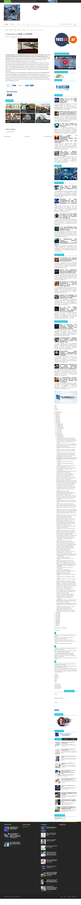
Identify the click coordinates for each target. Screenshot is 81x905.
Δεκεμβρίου (59, 423)
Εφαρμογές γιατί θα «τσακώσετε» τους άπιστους (65, 518)
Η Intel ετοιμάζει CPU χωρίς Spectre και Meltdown (65, 449)
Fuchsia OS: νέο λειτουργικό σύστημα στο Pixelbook (66, 495)
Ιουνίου (58, 431)
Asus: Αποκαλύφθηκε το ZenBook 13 (63, 557)
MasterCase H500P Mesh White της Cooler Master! (65, 500)
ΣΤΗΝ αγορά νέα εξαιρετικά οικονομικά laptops (65, 474)
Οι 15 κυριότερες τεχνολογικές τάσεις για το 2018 (65, 611)
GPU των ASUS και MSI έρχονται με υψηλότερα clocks (51, 834)
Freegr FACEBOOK (58, 686)
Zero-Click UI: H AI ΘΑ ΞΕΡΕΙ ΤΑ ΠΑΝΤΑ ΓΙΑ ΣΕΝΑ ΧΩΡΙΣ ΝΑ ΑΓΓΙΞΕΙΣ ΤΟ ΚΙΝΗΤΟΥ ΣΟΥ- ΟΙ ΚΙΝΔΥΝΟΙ (68, 215)
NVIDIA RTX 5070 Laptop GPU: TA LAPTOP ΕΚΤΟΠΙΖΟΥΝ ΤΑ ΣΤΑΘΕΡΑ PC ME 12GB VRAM (68, 113)
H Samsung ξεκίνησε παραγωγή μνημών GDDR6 (65, 522)
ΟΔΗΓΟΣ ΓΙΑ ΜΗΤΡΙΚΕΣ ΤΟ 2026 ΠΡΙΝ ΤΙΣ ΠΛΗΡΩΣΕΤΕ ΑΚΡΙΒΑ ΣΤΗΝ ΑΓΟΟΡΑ (68, 296)
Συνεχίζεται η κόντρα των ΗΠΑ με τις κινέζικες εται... (66, 551)
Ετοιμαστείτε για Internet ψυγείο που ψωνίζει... (51, 840)
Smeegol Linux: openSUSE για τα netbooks (51, 846)
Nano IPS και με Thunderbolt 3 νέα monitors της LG (65, 525)
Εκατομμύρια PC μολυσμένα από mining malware (65, 438)
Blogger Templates (7, 896)
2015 (57, 614)
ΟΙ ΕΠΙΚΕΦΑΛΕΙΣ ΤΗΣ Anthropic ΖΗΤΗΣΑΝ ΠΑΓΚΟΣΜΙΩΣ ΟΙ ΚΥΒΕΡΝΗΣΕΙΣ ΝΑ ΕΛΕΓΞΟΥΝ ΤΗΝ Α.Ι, (65, 241)
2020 (57, 420)
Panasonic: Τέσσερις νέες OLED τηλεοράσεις (64, 594)
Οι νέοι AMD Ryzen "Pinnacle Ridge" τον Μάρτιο (65, 606)
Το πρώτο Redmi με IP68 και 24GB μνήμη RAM (63, 643)
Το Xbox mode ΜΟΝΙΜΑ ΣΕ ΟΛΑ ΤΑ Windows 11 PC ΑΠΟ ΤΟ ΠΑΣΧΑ (68, 125)
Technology (56, 676)
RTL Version (56, 409)
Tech (32, 24)
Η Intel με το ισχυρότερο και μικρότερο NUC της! (65, 545)
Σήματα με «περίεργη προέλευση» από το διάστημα (65, 582)
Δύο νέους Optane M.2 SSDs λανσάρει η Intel (64, 536)
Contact (55, 408)
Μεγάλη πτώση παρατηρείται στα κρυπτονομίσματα (65, 530)
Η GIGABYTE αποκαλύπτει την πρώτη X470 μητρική (66, 585)
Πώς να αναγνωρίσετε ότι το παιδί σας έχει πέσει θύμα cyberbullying (52, 860)
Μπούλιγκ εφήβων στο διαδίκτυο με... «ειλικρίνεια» (65, 610)
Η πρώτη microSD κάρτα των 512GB (63, 466)
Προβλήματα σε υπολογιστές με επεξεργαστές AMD (65, 583)
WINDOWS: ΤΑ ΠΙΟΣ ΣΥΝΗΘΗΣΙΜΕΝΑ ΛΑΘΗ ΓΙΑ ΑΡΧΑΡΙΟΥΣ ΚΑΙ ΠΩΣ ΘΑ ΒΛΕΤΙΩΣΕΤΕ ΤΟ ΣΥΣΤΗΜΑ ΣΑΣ (65, 202)
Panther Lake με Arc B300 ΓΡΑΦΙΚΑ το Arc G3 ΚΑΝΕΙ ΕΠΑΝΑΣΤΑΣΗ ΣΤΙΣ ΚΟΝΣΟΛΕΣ (68, 100)
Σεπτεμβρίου (59, 427)
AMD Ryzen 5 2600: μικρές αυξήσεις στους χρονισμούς (66, 515)
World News (56, 675)
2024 (57, 415)
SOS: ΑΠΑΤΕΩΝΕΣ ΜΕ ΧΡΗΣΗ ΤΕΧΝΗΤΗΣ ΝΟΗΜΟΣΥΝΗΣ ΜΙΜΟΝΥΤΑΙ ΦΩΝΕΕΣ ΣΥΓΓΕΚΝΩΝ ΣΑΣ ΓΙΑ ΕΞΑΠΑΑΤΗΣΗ (15, 835)
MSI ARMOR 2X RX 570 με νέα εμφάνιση (64, 456)
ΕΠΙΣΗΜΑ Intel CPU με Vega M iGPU (63, 573)
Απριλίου (58, 433)
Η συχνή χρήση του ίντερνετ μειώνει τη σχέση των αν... (66, 486)
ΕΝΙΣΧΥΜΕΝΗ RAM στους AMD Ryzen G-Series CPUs (66, 481)
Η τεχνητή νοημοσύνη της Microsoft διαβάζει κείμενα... (66, 452)
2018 (57, 422)
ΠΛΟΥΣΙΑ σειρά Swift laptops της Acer (63, 607)
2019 (57, 421)
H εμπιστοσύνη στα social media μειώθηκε (64, 473)
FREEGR (18, 24)
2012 (57, 618)
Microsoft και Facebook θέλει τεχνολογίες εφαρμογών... (66, 509)
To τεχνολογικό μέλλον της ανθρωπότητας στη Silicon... (66, 440)
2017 (57, 612)
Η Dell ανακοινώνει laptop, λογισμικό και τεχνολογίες (66, 584)
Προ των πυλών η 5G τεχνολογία (62, 602)
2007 (57, 624)
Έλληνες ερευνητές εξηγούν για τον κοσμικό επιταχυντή (66, 553)
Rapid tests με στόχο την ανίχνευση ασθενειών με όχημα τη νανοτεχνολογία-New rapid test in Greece (51, 854)
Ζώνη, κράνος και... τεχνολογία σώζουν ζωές (64, 588)
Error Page (74, 896)
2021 (57, 419)
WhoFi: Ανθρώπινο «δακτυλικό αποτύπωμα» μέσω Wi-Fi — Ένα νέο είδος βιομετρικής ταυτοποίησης (65, 651)
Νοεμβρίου (59, 425)
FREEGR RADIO (12, 24)
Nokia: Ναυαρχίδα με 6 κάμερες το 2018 (63, 494)
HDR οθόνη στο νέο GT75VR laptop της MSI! (64, 546)
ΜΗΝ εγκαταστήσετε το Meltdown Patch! (63, 475)
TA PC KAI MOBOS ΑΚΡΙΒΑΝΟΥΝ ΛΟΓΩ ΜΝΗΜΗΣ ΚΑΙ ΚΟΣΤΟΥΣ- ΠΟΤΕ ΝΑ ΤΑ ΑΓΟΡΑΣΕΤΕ (68, 309)
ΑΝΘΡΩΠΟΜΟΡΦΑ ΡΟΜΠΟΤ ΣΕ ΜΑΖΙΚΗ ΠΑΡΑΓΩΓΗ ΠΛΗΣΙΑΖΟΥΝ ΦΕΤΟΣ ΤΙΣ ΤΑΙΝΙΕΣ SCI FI (68, 340)
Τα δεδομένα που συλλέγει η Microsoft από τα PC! (65, 455)
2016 (57, 613)
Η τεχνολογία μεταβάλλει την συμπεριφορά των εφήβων (66, 510)
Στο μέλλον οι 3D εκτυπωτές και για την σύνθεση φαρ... (66, 443)
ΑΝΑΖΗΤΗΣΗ (38, 24)
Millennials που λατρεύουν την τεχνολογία (64, 540)
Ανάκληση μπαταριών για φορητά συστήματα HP (51, 828)
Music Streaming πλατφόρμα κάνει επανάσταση (65, 454)
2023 (57, 416)
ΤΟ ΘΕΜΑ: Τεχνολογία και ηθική (62, 592)
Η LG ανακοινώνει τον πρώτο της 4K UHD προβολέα (66, 590)
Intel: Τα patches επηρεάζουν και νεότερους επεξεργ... (66, 504)
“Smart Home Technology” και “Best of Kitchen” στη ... (66, 537)
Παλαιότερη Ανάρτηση (48, 136)
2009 (57, 622)
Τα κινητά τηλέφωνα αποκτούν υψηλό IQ (64, 552)
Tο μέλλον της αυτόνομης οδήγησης (63, 569)
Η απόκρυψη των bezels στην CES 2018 (63, 517)
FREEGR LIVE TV (57, 684)
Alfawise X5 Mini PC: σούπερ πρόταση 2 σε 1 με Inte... (66, 506)
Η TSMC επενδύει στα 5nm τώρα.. (62, 446)
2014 (57, 616)
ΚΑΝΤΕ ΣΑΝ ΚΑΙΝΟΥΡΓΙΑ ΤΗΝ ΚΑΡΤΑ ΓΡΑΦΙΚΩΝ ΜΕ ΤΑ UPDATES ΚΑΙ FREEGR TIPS (68, 271)
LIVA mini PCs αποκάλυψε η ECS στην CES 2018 (65, 487)
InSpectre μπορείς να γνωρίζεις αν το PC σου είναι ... (66, 519)
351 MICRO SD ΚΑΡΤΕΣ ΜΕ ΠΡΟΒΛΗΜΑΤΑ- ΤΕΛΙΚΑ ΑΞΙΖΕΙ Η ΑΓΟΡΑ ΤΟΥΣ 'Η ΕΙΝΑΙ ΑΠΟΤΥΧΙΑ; (68, 284)
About (55, 407)
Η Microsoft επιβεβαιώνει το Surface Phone (64, 596)
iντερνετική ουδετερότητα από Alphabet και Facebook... (66, 603)
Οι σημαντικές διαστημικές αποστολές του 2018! (65, 561)
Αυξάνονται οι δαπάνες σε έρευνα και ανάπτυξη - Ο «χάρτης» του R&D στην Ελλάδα (64, 638)
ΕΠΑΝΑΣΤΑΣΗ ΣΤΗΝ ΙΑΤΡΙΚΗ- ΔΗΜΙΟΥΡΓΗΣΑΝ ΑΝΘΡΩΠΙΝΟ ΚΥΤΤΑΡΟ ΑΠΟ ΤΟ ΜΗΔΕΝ (68, 353)
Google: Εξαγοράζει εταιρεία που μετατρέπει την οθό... (66, 564)
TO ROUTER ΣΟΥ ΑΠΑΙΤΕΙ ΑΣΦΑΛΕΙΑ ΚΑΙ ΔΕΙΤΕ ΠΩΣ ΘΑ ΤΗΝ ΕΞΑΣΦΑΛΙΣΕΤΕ (68, 259)
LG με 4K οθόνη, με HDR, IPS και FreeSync (64, 485)
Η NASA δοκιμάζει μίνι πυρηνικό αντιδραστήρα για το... (66, 532)
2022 (57, 418)
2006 (57, 625)
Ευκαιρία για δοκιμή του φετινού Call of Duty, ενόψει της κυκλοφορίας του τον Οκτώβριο (64, 664)
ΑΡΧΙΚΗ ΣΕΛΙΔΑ (57, 688)
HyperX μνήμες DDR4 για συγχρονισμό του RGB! (65, 580)
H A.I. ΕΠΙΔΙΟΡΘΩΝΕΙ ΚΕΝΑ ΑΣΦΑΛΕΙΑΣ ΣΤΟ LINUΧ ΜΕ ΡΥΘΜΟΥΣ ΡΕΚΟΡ (68, 228)
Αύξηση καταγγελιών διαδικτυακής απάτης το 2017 (65, 493)
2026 (57, 413)
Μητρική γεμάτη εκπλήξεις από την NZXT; (64, 516)
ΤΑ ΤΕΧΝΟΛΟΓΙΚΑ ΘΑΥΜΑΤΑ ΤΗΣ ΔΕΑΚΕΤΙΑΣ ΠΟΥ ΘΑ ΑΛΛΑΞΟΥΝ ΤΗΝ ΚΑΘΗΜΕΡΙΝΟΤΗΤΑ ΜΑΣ (51, 888)
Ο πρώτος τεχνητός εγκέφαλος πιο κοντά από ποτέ (65, 477)
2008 (57, 623)
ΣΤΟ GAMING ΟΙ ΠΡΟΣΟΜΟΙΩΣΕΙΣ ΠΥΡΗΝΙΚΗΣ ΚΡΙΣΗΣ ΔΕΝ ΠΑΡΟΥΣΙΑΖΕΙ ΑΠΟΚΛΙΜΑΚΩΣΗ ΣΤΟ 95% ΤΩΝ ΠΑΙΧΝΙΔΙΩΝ (65, 139)
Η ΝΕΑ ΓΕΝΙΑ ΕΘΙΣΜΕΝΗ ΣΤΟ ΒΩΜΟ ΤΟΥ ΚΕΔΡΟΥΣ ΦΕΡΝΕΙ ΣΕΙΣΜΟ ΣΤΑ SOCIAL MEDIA (24, 1)
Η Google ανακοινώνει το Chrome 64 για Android (65, 484)
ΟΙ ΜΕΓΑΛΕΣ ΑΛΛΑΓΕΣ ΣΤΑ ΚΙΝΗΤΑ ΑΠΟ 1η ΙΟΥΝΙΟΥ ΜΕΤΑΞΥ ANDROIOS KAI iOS (52, 881)
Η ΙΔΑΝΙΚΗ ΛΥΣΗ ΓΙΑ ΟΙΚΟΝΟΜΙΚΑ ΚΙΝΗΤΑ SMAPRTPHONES (14, 828)
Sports (55, 679)
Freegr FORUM (57, 685)
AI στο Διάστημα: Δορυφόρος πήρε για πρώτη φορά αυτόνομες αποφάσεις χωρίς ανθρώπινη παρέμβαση (64, 654)
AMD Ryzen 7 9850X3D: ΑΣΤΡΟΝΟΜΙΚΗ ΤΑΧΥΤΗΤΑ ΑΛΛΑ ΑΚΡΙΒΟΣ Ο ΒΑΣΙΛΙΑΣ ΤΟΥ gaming (68, 153)
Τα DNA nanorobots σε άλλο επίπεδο (63, 472)
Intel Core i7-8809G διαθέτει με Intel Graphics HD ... (65, 591)
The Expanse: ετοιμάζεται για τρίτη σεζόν (51, 867)
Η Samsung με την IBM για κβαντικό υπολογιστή (65, 595)
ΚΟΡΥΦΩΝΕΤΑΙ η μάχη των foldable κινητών (64, 492)
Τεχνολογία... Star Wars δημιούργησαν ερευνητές (65, 478)
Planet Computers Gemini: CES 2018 (63, 549)
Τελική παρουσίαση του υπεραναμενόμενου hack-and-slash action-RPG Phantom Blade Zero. (65, 667)
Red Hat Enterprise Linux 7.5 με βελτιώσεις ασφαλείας (66, 445)
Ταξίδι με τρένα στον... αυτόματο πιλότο (63, 479)
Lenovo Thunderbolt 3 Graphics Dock (63, 550)
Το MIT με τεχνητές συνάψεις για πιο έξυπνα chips (65, 465)
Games (28, 24)
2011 (57, 619)
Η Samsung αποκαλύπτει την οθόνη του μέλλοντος (65, 542)
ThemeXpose (17, 896)
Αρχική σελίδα (27, 136)
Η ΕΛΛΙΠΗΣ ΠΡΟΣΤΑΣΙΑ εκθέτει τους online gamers (66, 523)
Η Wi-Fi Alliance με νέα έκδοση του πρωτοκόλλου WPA (66, 535)
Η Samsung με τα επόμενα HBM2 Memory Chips (65, 570)
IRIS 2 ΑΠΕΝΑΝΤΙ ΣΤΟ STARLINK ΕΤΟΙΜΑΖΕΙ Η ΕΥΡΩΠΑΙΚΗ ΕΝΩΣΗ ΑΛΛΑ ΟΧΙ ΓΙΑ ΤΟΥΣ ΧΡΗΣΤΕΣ (68, 326)
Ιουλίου (58, 429)
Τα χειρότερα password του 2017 (62, 527)
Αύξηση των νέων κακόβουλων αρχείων (63, 586)
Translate (63, 818)
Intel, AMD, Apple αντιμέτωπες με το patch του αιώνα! (66, 599)
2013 (57, 617)
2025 (57, 414)
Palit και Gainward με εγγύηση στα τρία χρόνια (65, 543)
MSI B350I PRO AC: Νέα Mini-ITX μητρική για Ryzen (66, 600)
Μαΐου (58, 432)
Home (55, 405)
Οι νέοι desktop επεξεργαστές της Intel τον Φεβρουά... (66, 439)
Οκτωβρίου (59, 426)
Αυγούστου (59, 428)
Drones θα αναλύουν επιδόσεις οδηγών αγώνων (65, 531)
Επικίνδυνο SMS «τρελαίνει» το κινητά (63, 524)
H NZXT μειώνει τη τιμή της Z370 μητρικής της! (64, 503)
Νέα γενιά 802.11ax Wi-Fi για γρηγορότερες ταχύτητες (66, 544)
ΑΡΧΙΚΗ (6, 24)
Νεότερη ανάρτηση (7, 136)
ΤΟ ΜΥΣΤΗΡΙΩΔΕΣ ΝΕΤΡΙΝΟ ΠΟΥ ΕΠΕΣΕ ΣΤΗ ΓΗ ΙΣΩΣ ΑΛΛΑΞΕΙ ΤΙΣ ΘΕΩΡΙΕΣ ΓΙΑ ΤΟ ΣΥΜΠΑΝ (68, 379)
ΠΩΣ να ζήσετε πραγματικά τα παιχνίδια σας (64, 560)
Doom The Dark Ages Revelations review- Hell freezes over (65, 668)
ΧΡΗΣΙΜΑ (23, 24)
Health (55, 680)
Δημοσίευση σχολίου (11, 131)
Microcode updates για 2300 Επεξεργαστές (64, 521)
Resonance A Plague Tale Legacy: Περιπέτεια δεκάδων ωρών (65, 669)
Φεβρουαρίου (59, 435)
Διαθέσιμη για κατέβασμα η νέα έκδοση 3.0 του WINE (66, 480)
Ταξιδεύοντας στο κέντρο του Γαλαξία (63, 572)
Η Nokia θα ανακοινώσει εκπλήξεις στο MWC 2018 (65, 511)
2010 (57, 620)
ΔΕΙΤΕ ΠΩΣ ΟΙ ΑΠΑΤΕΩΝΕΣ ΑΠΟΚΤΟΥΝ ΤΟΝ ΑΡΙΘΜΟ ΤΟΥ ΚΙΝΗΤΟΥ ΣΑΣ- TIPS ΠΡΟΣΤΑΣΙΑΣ (51, 874)
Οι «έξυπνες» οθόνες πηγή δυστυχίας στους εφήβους (66, 497)
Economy (56, 678)
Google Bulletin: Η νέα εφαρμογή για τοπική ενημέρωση (66, 457)
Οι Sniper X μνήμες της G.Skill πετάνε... (63, 589)
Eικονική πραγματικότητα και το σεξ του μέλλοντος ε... (66, 467)
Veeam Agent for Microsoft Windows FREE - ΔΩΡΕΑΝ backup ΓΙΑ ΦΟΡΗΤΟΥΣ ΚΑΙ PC (68, 188)
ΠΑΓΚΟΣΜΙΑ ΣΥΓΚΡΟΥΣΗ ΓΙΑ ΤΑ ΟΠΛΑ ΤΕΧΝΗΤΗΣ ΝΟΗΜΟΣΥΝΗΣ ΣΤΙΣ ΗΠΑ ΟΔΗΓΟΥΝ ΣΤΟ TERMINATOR (68, 366)
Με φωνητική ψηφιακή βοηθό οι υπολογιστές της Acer (66, 471)
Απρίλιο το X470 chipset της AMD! (62, 491)
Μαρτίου (58, 434)
